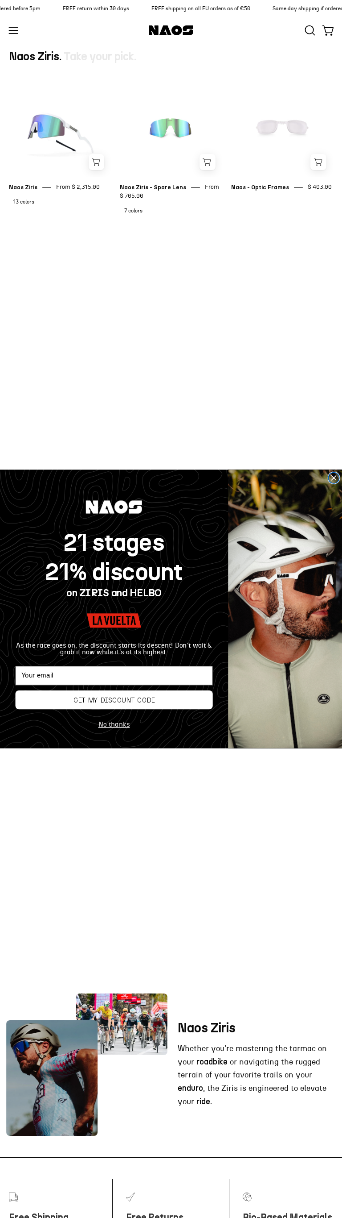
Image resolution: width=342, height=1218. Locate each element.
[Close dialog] (333, 477)
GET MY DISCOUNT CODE (114, 700)
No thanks (114, 724)
